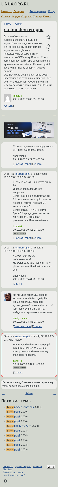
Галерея (18, 11)
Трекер (37, 16)
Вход (51, 11)
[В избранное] (48, 37)
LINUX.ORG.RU (15, 4)
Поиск (47, 16)
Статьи (5, 16)
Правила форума (23, 466)
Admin (18, 24)
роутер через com (24, 407)
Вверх (51, 467)
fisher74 (17, 95)
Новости (6, 11)
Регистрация (38, 11)
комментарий (22, 173)
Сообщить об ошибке (13, 472)
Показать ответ (22, 164)
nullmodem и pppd (23, 29)
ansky (16, 318)
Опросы (26, 16)
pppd (17, 411)
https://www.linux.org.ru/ (14, 475)
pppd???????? (22, 426)
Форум (16, 16)
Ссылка (8, 105)
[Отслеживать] (48, 47)
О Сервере (8, 466)
